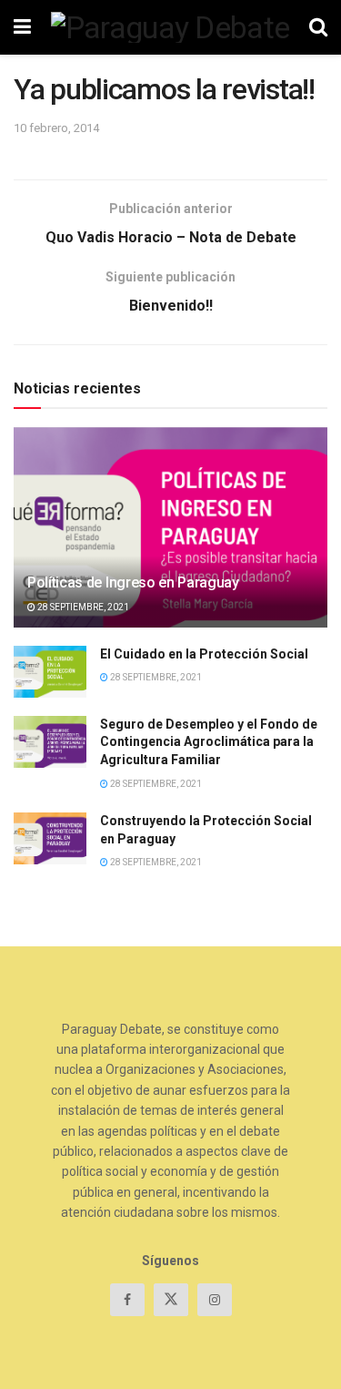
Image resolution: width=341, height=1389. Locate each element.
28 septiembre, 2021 (82, 607)
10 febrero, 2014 (56, 128)
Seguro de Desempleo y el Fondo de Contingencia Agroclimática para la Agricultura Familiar (208, 742)
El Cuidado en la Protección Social (204, 654)
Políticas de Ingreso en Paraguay (133, 582)
